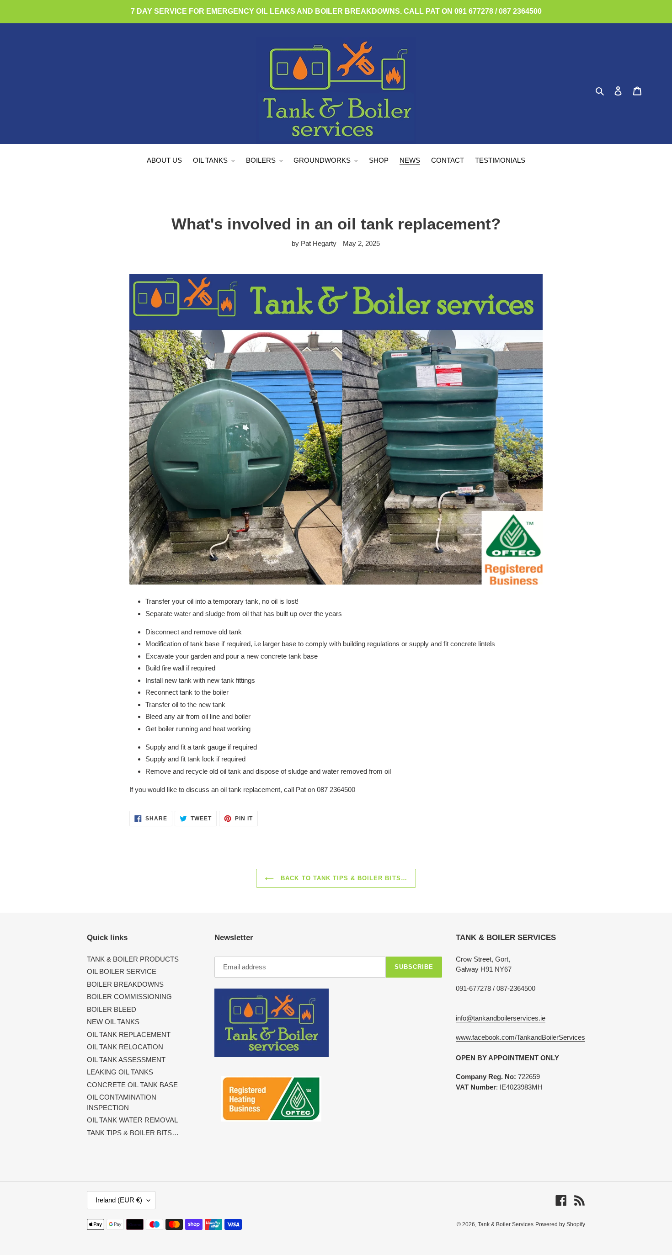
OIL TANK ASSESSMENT (126, 1060)
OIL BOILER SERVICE (121, 971)
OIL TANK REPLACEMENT (129, 1034)
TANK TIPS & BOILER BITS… (133, 1133)
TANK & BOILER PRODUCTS (133, 959)
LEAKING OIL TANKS (120, 1072)
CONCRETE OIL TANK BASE (132, 1085)
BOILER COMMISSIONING (129, 996)
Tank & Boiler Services (505, 1224)
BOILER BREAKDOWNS (125, 984)
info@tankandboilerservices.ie (500, 1018)
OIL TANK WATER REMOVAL (132, 1120)
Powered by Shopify (560, 1224)
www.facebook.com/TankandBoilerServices (520, 1037)
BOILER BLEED (111, 1009)
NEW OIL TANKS (113, 1022)
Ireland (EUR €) (119, 1200)
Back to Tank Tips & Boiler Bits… (342, 878)
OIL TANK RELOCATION (125, 1047)
